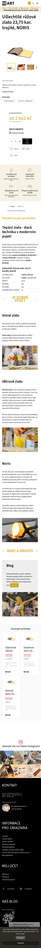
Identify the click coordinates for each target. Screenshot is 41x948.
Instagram (21, 889)
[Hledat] (29, 3)
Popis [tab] (13, 206)
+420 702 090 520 (16, 809)
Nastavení (20, 938)
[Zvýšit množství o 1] (19, 141)
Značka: (15, 113)
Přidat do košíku (27, 141)
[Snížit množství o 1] (11, 141)
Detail (8, 672)
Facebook (3, 889)
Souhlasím (20, 943)
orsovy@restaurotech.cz (19, 806)
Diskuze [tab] (21, 206)
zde (23, 934)
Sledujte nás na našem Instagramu (21, 746)
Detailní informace (8, 91)
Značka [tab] (16, 210)
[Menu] (37, 3)
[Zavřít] (37, 924)
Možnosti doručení (18, 133)
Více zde (14, 585)
